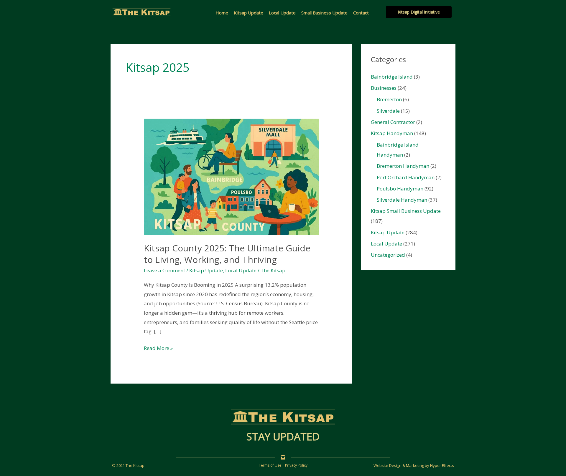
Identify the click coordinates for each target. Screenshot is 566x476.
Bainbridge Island (392, 76)
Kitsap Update (248, 13)
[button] (419, 12)
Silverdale (388, 110)
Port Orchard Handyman (406, 177)
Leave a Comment (164, 270)
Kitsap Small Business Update (406, 211)
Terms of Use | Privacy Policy (283, 465)
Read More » (158, 348)
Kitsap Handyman (392, 133)
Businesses (383, 87)
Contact (361, 13)
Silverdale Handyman (402, 199)
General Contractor (393, 122)
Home (221, 13)
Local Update (282, 13)
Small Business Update (324, 13)
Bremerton (389, 99)
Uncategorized (388, 254)
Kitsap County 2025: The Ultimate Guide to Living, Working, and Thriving (227, 254)
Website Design (388, 465)
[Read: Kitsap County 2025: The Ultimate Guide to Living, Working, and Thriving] (231, 176)
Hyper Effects (442, 465)
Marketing (415, 465)
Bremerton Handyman (403, 165)
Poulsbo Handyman (400, 188)
